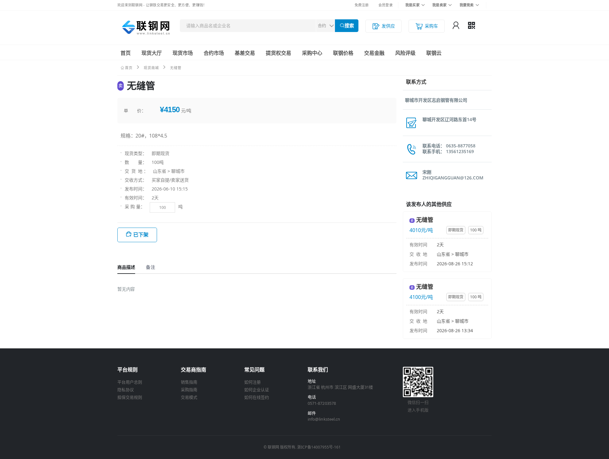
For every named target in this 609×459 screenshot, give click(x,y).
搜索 (349, 25)
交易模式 (189, 397)
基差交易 (245, 52)
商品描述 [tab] (126, 267)
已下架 (140, 234)
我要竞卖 (467, 5)
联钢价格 (343, 52)
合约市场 (214, 52)
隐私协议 (125, 389)
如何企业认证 (256, 389)
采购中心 (312, 52)
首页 (126, 52)
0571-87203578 (322, 403)
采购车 (431, 26)
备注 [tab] (150, 267)
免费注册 (362, 5)
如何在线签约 (256, 397)
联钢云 (434, 52)
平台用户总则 (129, 382)
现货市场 (183, 52)
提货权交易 (278, 52)
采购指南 (189, 389)
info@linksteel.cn (324, 419)
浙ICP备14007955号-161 (319, 447)
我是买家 (412, 5)
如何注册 (252, 382)
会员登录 (385, 5)
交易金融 (374, 52)
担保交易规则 (129, 397)
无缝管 (424, 219)
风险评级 (405, 52)
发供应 (388, 26)
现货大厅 (151, 52)
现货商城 (151, 67)
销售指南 (189, 382)
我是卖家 (439, 5)
